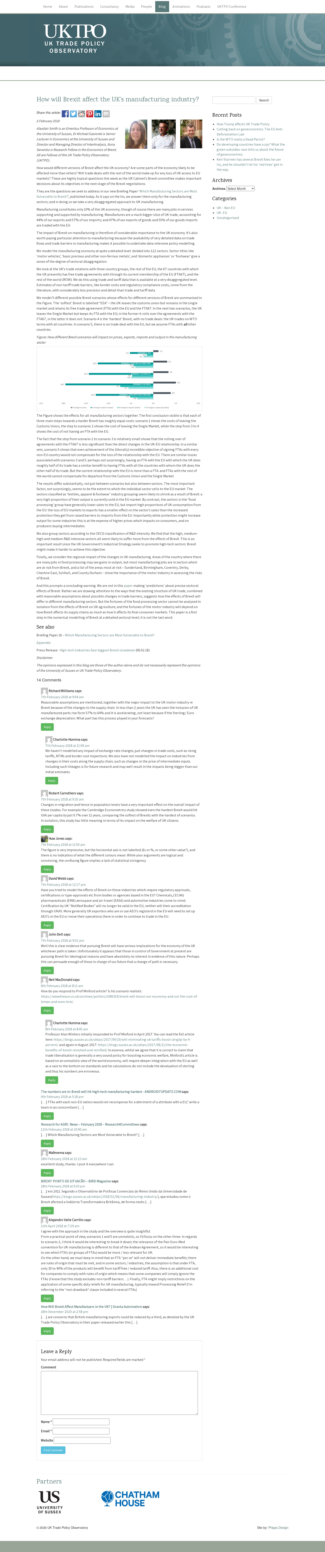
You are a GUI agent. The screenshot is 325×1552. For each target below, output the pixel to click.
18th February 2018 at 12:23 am (64, 1158)
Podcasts (203, 6)
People (146, 6)
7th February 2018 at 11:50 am (63, 844)
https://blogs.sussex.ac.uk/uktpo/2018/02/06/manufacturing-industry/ (105, 1196)
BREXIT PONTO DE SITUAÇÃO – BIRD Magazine (76, 1181)
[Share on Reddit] (81, 113)
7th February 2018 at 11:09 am (67, 745)
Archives (219, 188)
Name (46, 1421)
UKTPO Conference (231, 6)
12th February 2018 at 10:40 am (64, 1129)
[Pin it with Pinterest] (89, 113)
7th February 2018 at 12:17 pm (63, 884)
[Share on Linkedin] (97, 113)
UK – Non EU (226, 207)
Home (47, 6)
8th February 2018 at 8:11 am (62, 985)
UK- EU (222, 212)
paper (128, 585)
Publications (84, 6)
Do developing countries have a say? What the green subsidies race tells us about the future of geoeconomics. (251, 149)
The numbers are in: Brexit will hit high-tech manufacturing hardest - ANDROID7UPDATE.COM (111, 1091)
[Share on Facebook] (65, 113)
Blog (162, 6)
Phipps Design (278, 1527)
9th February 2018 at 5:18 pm (62, 1096)
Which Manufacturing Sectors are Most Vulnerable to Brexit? (110, 635)
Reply (47, 727)
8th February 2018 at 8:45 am (66, 1029)
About (63, 6)
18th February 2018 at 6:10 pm (63, 1186)
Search (264, 100)
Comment (48, 1367)
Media (129, 6)
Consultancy (109, 6)
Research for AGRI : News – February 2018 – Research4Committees (90, 1124)
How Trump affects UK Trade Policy (243, 124)
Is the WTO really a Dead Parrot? (241, 139)
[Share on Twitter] (73, 113)
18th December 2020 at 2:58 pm (64, 1311)
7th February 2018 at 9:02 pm (62, 940)
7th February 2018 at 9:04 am (62, 697)
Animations (181, 6)
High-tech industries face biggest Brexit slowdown (97, 650)
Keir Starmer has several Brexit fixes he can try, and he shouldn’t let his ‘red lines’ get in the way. (250, 164)
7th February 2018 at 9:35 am (62, 799)
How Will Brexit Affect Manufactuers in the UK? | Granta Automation (91, 1306)
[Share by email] (106, 113)
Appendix (43, 642)
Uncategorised (228, 217)
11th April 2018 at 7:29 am (60, 1226)
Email (46, 1431)
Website (47, 1440)
